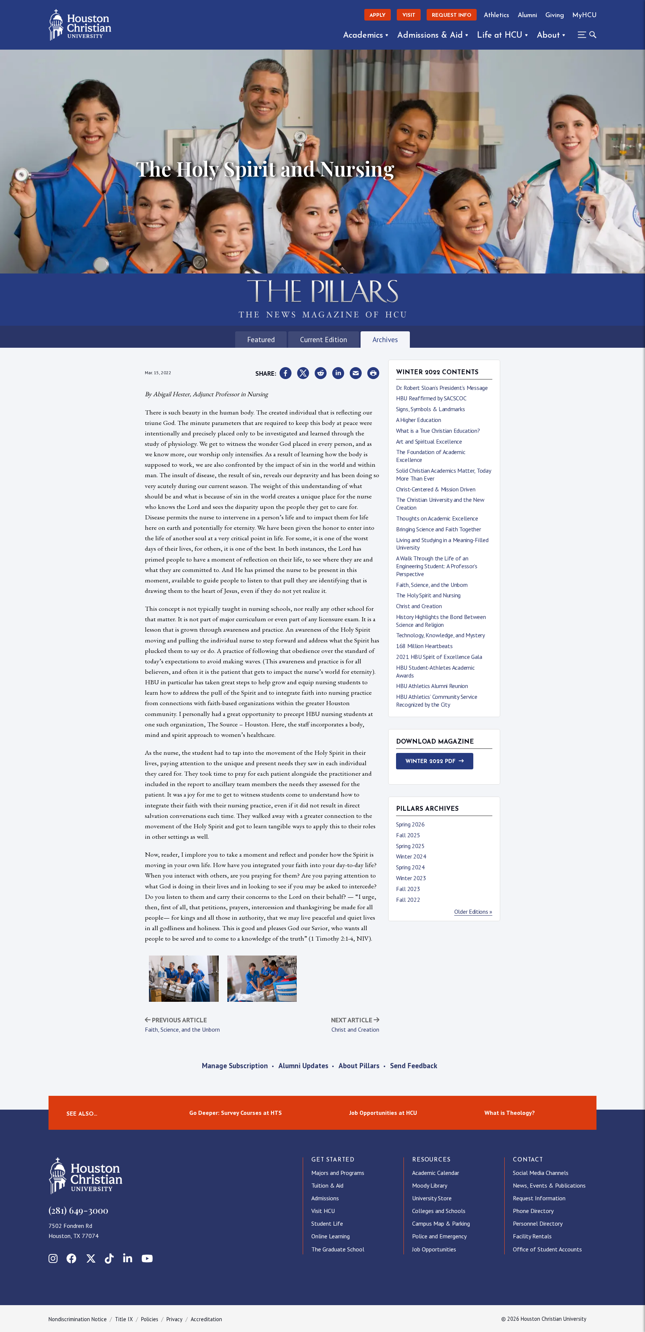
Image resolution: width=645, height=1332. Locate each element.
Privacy (174, 1319)
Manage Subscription (235, 1065)
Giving (554, 15)
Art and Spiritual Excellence (429, 441)
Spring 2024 (410, 867)
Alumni (527, 15)
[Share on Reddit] (321, 373)
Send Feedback (413, 1065)
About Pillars (359, 1065)
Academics (363, 35)
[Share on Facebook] (286, 373)
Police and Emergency (439, 1236)
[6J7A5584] (262, 979)
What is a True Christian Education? (438, 430)
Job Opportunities (434, 1249)
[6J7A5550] (184, 979)
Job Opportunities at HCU (383, 1112)
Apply (378, 15)
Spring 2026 (410, 824)
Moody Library (429, 1185)
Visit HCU (323, 1210)
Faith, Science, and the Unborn (182, 1029)
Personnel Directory (538, 1223)
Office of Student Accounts (547, 1249)
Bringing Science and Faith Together (438, 529)
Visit (408, 15)
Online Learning (330, 1236)
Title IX (124, 1319)
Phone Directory (533, 1210)
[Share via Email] (356, 373)
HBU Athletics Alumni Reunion (432, 686)
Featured (261, 339)
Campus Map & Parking (441, 1223)
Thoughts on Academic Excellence (437, 518)
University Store (432, 1198)
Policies (149, 1319)
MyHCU (584, 15)
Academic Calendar (435, 1172)
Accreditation (206, 1319)
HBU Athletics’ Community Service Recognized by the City (436, 700)
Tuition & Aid (327, 1185)
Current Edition (323, 339)
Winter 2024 (411, 856)
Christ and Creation (355, 1029)
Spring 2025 (410, 846)
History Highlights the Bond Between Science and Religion (441, 620)
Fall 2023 (408, 888)
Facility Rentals (532, 1236)
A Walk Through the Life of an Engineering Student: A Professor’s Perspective (436, 566)
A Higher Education (418, 419)
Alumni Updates (303, 1065)
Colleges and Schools (438, 1210)
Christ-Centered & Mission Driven (435, 489)
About (548, 35)
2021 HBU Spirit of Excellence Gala (439, 656)
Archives (385, 339)
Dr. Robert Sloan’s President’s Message (442, 387)
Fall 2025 (408, 835)
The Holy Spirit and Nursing (428, 595)
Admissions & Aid (430, 35)
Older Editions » (473, 911)
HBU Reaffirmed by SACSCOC (431, 398)
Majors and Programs (337, 1172)
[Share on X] (303, 373)
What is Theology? (509, 1112)
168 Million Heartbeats (424, 646)
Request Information (539, 1198)
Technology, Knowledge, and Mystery (440, 635)
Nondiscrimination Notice (78, 1319)
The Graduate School (337, 1249)
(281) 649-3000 (78, 1210)
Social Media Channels (540, 1172)
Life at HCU (499, 35)
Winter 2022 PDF (430, 762)
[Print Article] (373, 373)
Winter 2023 (411, 878)
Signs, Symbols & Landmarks (430, 409)
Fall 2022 (408, 899)
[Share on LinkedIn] (338, 373)
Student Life (327, 1223)
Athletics (496, 15)
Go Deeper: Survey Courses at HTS (235, 1112)
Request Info (451, 15)
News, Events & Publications (549, 1185)
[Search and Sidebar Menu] (584, 34)
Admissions (325, 1198)
